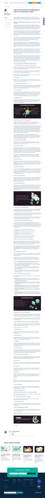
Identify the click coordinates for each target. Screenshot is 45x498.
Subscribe (20, 492)
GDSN (24, 484)
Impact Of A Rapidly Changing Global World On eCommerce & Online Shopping (8, 20)
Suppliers (14, 483)
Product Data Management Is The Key (8, 27)
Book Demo (30, 2)
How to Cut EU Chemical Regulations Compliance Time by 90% (5, 455)
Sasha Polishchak (16, 431)
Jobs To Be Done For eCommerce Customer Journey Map (27, 456)
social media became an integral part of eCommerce (30, 50)
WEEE (24, 482)
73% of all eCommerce (33, 169)
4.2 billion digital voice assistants (31, 288)
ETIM (24, 485)
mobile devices (16, 170)
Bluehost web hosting (29, 94)
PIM (25, 6)
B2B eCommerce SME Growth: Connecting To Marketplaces (39, 456)
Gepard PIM (23, 327)
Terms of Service (6, 486)
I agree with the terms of (21, 475)
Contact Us (39, 2)
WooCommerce (25, 79)
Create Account (34, 2)
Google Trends (18, 129)
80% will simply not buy (23, 148)
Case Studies (31, 481)
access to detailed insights (23, 386)
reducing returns (31, 150)
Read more (36, 463)
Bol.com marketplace (34, 332)
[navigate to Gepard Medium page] (40, 492)
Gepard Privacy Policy (25, 475)
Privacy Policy (5, 485)
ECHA (24, 481)
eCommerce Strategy (6, 452)
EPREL (24, 480)
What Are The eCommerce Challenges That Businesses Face (8, 22)
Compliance (18, 2)
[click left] (38, 442)
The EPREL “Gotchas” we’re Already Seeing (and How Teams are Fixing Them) (16, 455)
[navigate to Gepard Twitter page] (38, 492)
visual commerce (19, 59)
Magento (18, 79)
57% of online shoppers (27, 147)
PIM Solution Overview (20, 480)
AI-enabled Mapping (20, 481)
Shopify (21, 79)
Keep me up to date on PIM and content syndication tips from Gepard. (12, 494)
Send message (31, 473)
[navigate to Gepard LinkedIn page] (36, 492)
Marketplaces (14, 481)
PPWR (24, 483)
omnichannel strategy (27, 217)
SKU (25, 374)
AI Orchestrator (31, 485)
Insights (31, 482)
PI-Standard (25, 486)
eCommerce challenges (16, 6)
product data (28, 6)
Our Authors (31, 483)
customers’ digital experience (23, 143)
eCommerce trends (22, 6)
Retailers (14, 482)
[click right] (40, 442)
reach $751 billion (19, 53)
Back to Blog (8, 6)
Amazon (30, 332)
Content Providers (15, 480)
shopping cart (38, 99)
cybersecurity (31, 74)
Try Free (31, 484)
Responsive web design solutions (30, 171)
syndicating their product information (30, 331)
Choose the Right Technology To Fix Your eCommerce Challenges (8, 24)
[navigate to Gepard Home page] (6, 3)
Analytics (22, 129)
